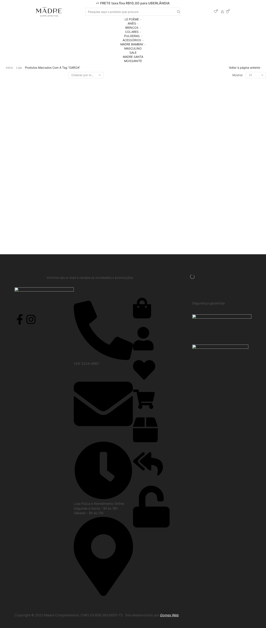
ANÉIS (132, 23)
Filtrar (210, 86)
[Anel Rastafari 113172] (211, 231)
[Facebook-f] (20, 319)
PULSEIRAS (132, 36)
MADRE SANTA (133, 56)
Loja (19, 67)
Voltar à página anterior (244, 67)
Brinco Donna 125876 (239, 188)
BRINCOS (131, 27)
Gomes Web (169, 615)
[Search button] (178, 12)
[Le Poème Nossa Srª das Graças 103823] (211, 160)
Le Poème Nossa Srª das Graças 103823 (241, 153)
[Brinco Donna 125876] (211, 193)
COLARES (132, 32)
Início (9, 67)
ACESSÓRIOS (132, 40)
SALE (133, 52)
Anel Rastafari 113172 (239, 226)
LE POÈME (132, 19)
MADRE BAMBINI (131, 44)
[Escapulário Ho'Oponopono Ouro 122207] (211, 122)
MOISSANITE (133, 61)
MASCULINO (133, 48)
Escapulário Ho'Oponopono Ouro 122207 (241, 114)
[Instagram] (31, 319)
